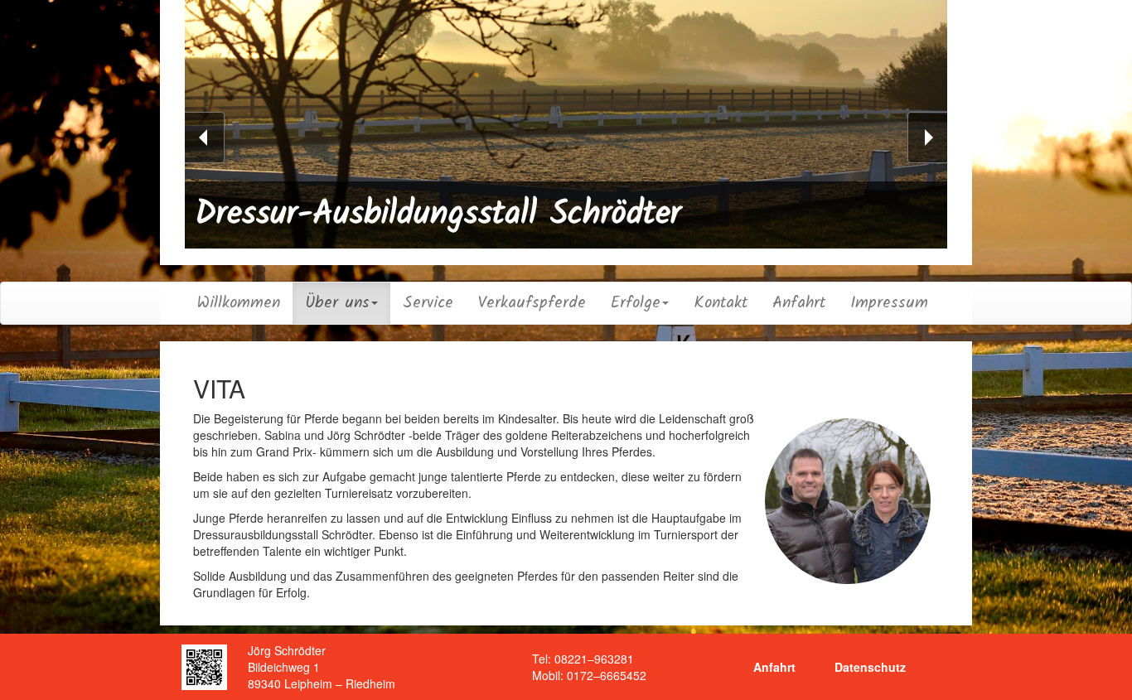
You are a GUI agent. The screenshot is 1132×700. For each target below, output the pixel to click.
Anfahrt (798, 303)
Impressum (889, 303)
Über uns (337, 303)
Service (428, 303)
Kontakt (720, 303)
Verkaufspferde (532, 303)
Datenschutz (870, 667)
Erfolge (635, 303)
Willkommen (238, 303)
